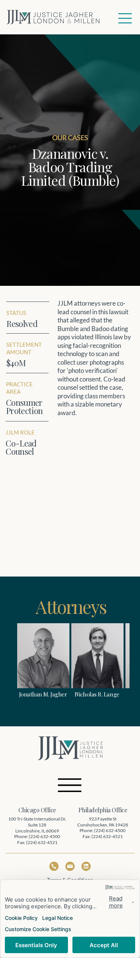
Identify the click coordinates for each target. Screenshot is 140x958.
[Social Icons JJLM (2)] (86, 866)
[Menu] (125, 18)
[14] (54, 866)
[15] (70, 866)
